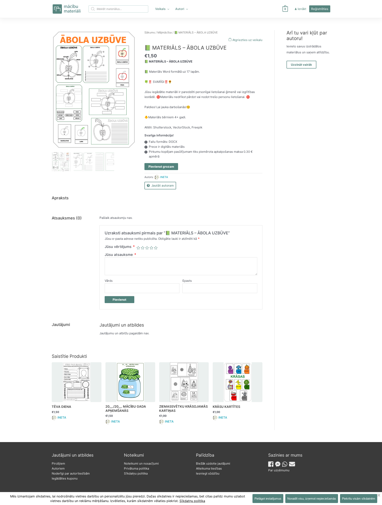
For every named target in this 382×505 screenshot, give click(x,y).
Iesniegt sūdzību (207, 473)
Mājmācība (164, 32)
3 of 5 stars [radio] (147, 248)
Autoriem (58, 468)
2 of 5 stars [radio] (142, 248)
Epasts (187, 281)
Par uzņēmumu (278, 470)
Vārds (109, 281)
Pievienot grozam (161, 166)
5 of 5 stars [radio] (156, 248)
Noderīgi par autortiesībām (71, 473)
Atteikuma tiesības (209, 468)
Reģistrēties (319, 9)
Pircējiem (58, 463)
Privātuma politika (136, 468)
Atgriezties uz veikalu (247, 40)
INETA (164, 177)
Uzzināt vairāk (301, 65)
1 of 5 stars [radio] (138, 248)
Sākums (149, 32)
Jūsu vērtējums (120, 247)
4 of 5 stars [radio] (151, 248)
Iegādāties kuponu (65, 478)
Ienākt (302, 9)
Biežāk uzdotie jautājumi (213, 463)
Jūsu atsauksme (120, 254)
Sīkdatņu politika (136, 473)
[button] (167, 9)
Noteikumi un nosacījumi (141, 463)
